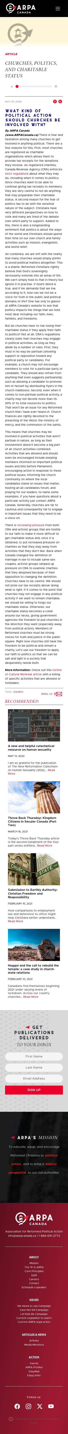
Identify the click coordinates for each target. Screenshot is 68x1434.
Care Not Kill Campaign (34, 1310)
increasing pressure (30, 525)
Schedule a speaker (34, 1287)
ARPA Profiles (34, 1367)
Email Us (47, 694)
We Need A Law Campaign (34, 1306)
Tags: (9, 692)
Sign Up (34, 1090)
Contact (34, 1283)
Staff (34, 1275)
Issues (34, 1300)
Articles (34, 1340)
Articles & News (34, 1334)
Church (18, 692)
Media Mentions (34, 1345)
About (34, 1257)
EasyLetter (34, 1375)
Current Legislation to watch (34, 1318)
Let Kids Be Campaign (34, 1314)
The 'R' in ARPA (34, 1267)
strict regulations (16, 173)
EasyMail (34, 1371)
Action (34, 1357)
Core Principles (34, 1271)
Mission (34, 1263)
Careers (34, 1279)
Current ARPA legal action (34, 1322)
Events (34, 1363)
